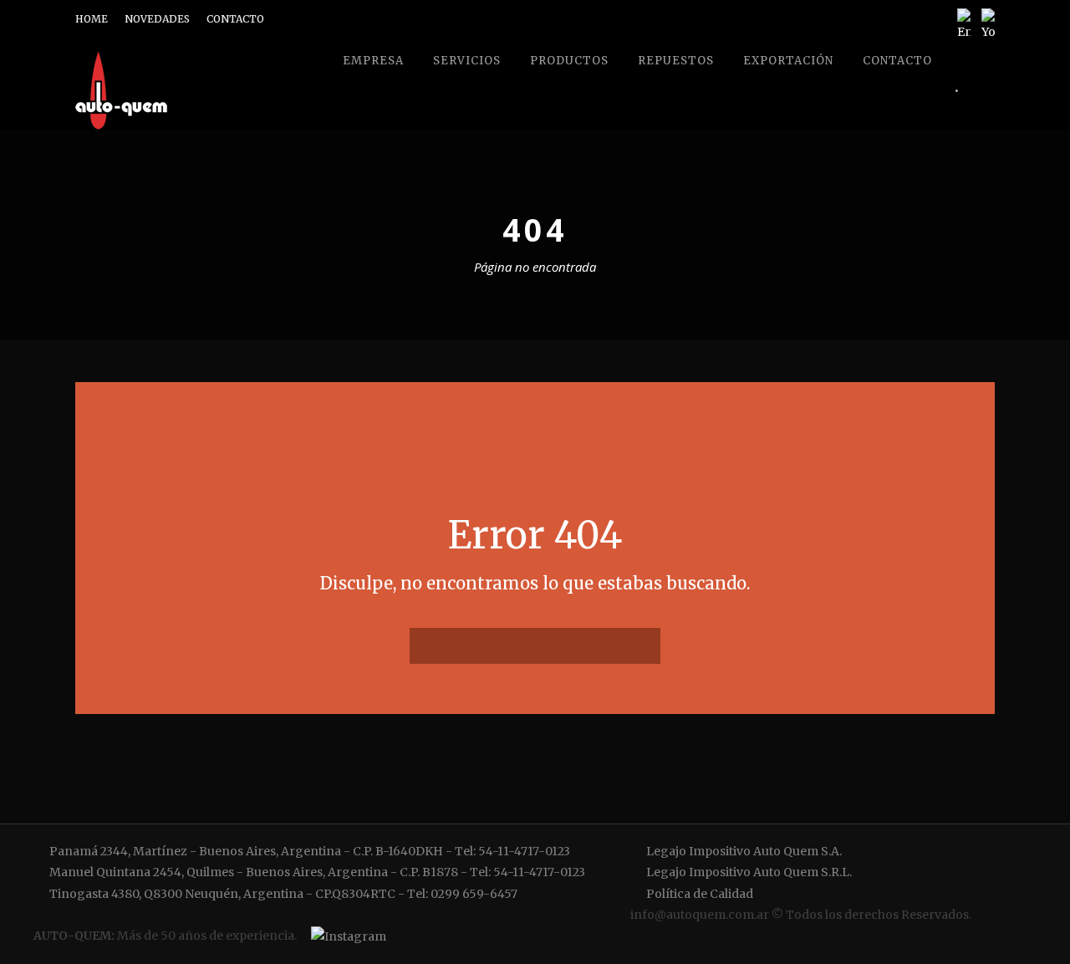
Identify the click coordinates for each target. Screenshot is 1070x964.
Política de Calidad (698, 893)
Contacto (897, 61)
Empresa (373, 61)
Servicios (467, 61)
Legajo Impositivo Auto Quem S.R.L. (748, 872)
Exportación (788, 61)
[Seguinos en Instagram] (346, 936)
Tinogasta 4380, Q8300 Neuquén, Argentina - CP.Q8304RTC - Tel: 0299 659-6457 (282, 893)
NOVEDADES (157, 19)
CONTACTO (235, 19)
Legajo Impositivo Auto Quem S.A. (743, 851)
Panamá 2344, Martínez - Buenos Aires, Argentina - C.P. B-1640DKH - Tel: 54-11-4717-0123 (308, 851)
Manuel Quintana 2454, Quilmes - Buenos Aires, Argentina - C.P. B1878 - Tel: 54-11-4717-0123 (316, 872)
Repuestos (676, 61)
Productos (569, 61)
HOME (91, 19)
